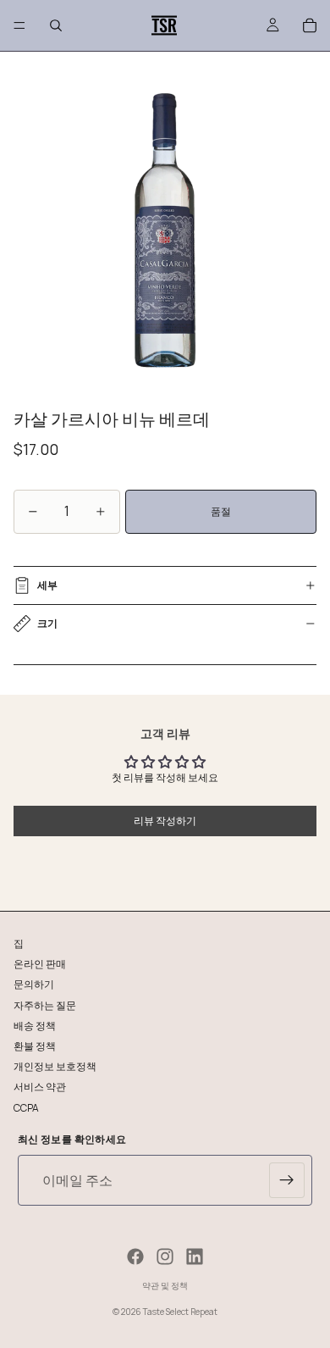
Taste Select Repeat (180, 1311)
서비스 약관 (40, 1086)
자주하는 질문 (45, 1004)
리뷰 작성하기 (165, 820)
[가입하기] (287, 1180)
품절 (221, 511)
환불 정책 (35, 1045)
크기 (47, 623)
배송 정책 (35, 1025)
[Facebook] (135, 1256)
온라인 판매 (40, 964)
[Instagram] (165, 1256)
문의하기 (34, 984)
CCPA (26, 1107)
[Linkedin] (194, 1256)
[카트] (309, 25)
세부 (47, 585)
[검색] (55, 25)
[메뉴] (19, 25)
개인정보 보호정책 (55, 1066)
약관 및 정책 (165, 1285)
